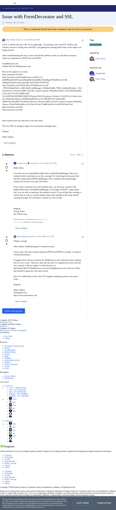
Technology (9, 457)
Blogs (7, 356)
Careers (7, 465)
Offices (7, 467)
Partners (7, 362)
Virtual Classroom (11, 364)
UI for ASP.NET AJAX (25, 8)
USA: (17, 388)
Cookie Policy (30, 505)
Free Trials (8, 336)
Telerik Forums (9, 8)
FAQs (7, 368)
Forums (7, 354)
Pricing (7, 338)
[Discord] (10, 417)
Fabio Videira (10, 40)
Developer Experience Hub (14, 346)
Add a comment (10, 143)
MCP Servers (5, 330)
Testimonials (9, 378)
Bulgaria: (18, 394)
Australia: (19, 396)
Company (8, 455)
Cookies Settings (104, 503)
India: (17, 392)
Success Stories (10, 376)
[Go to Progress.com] (7, 447)
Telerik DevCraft (6, 322)
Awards (7, 459)
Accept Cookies (82, 503)
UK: (17, 390)
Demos (7, 348)
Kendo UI (3, 326)
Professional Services (12, 360)
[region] (58, 503)
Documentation (10, 350)
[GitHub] (10, 414)
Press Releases (10, 461)
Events (7, 366)
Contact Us (9, 386)
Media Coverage (10, 463)
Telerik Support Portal (42, 219)
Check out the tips (18, 222)
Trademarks (32, 493)
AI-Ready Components (18, 330)
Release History (10, 352)
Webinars (8, 358)
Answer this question (14, 311)
